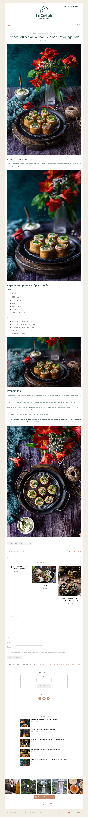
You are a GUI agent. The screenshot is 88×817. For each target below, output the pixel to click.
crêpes (10, 543)
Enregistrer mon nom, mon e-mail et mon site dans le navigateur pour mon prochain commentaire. (37, 653)
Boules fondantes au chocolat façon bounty (69, 599)
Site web (9, 647)
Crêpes (35, 34)
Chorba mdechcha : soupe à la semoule (20, 558)
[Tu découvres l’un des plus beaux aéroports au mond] (44, 786)
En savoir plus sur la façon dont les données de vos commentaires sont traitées (58, 664)
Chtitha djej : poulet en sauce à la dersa (44, 719)
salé (29, 543)
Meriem (22, 551)
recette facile (44, 34)
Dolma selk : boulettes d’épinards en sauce (45, 749)
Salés (53, 34)
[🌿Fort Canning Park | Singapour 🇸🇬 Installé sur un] (28, 786)
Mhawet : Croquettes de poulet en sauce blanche (48, 739)
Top (78, 812)
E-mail (9, 642)
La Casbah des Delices (23, 813)
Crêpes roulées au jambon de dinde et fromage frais (49, 759)
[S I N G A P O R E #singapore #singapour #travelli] (59, 786)
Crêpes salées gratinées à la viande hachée (19, 568)
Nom (9, 637)
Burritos (44, 585)
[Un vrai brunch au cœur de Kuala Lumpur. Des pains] (75, 786)
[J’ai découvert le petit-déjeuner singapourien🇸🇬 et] (12, 786)
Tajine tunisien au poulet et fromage (43, 729)
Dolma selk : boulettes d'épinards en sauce (66, 558)
